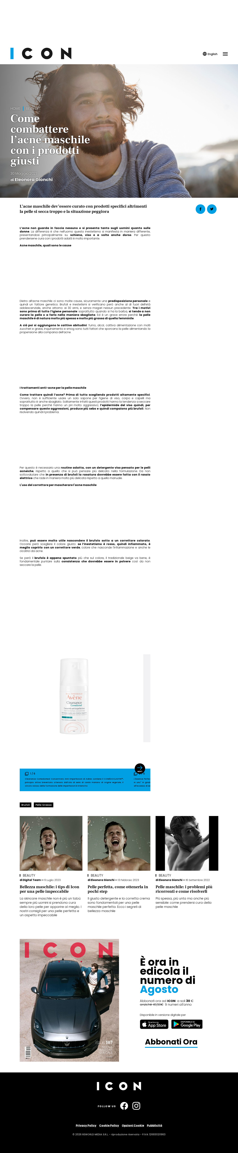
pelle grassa (44, 805)
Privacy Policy (86, 1125)
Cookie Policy (109, 1125)
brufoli (25, 805)
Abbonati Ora (171, 1042)
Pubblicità (154, 1125)
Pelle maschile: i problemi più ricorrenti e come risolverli (184, 889)
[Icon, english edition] (210, 54)
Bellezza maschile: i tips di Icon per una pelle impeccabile (49, 889)
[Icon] (40, 58)
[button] (140, 768)
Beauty (32, 108)
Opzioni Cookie (133, 1125)
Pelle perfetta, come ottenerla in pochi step (118, 889)
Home (15, 108)
